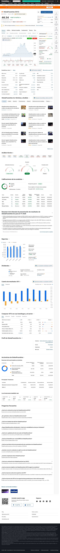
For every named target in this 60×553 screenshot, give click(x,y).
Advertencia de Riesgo (54, 550)
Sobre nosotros (35, 511)
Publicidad (34, 514)
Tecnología (50, 344)
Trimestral (7, 284)
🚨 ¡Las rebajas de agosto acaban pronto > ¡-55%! (31, 1)
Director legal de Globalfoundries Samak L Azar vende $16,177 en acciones (9, 142)
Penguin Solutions (6, 396)
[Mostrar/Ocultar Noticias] (29, 36)
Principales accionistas (14, 33)
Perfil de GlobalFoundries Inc (11, 338)
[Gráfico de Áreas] (5, 36)
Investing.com (4, 109)
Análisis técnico (7, 153)
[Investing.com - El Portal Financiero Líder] (6, 1)
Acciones (4, 5)
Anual (3, 284)
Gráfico (8, 30)
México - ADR (45, 5)
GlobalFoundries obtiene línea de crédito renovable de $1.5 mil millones (10, 107)
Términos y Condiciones (35, 550)
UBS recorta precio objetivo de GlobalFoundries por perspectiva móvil (37, 133)
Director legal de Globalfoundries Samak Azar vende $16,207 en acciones (9, 125)
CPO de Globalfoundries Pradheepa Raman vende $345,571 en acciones (10, 133)
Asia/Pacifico (57, 5)
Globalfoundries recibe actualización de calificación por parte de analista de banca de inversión (38, 142)
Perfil (7, 33)
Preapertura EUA (21, 5)
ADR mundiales (39, 5)
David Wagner (7, 119)
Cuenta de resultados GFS (10, 281)
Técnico (31, 30)
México (17, 5)
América (49, 5)
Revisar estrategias (39, 25)
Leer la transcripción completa (46, 231)
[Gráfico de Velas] (2, 36)
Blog (3, 511)
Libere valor (49, 17)
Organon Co (36, 396)
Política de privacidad (44, 550)
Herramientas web (5, 519)
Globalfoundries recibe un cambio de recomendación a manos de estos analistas (37, 116)
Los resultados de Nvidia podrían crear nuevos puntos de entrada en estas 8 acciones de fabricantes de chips (11, 116)
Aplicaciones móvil (5, 514)
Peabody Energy (47, 396)
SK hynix (14, 396)
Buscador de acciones (11, 5)
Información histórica (22, 33)
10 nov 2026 (33, 87)
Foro (35, 30)
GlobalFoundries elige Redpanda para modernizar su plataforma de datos (37, 107)
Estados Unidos (49, 349)
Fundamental (24, 30)
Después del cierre (28, 5)
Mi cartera (4, 516)
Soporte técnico (35, 516)
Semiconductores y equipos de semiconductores (46, 341)
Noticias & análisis (16, 30)
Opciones (29, 33)
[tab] (4, 156)
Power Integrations (26, 396)
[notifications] (55, 1)
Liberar (21, 333)
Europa (53, 5)
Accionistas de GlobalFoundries (12, 357)
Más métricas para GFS (48, 70)
